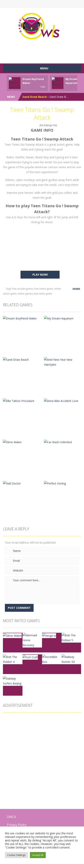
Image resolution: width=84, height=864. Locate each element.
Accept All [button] (37, 855)
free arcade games (22, 288)
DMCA (11, 817)
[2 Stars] (30, 125)
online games (25, 293)
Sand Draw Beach (34, 97)
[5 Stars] (37, 125)
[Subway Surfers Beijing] (12, 680)
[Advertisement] (43, 50)
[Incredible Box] (52, 659)
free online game (43, 288)
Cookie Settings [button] (16, 855)
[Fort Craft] (30, 657)
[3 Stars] (32, 125)
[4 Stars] (35, 125)
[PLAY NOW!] (15, 86)
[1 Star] (27, 125)
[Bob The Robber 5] (71, 637)
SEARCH (32, 4)
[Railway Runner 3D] (71, 659)
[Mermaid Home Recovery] (32, 640)
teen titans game (43, 293)
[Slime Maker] (12, 635)
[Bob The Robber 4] (12, 659)
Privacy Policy (16, 825)
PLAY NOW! (40, 274)
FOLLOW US (51, 4)
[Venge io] (49, 635)
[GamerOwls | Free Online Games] (42, 26)
